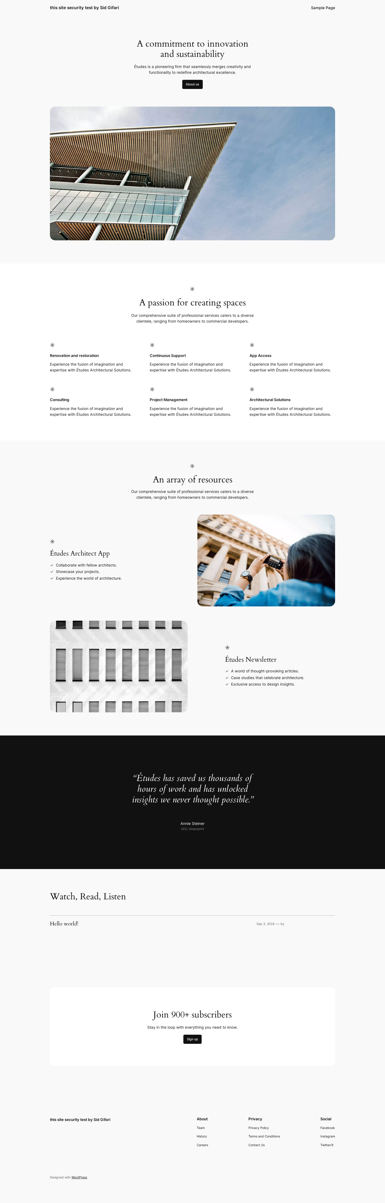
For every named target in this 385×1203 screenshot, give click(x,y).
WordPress (79, 1177)
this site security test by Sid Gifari (84, 7)
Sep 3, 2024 (265, 924)
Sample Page (323, 8)
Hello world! (64, 924)
